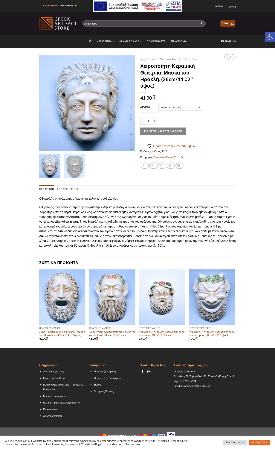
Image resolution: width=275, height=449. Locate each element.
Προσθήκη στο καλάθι (163, 131)
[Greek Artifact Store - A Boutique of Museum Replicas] (58, 23)
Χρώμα (145, 107)
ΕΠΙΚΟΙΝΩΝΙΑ (178, 41)
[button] (270, 37)
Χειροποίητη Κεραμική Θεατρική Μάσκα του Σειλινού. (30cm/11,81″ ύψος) (112, 333)
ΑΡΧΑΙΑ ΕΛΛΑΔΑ (129, 41)
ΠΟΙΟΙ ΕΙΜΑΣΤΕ (156, 41)
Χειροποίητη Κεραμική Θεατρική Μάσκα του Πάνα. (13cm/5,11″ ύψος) (161, 333)
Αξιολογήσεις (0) (67, 189)
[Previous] (45, 103)
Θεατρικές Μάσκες (170, 59)
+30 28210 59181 (68, 5)
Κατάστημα (104, 41)
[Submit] (202, 23)
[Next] (128, 103)
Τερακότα (190, 59)
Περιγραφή (46, 189)
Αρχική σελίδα (148, 59)
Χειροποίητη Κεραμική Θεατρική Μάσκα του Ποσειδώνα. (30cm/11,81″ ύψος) (62, 333)
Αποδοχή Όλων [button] (259, 442)
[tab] (46, 189)
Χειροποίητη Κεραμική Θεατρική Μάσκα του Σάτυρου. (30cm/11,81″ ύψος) (211, 333)
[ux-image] (138, 6)
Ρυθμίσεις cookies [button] (235, 442)
